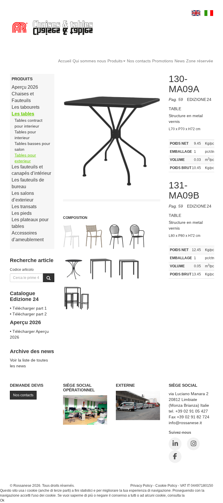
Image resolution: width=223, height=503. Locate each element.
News (180, 61)
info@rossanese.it (185, 422)
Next (155, 193)
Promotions (162, 61)
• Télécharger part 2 (28, 314)
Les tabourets (25, 107)
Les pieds (22, 213)
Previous (67, 193)
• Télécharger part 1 (28, 308)
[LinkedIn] (175, 443)
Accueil (64, 61)
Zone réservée (199, 61)
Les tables (23, 113)
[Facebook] (175, 456)
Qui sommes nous (89, 61)
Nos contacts (139, 61)
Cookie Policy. (197, 495)
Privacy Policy (141, 485)
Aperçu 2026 (25, 87)
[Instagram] (193, 443)
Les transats (24, 206)
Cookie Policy (166, 485)
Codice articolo (22, 269)
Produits (115, 61)
